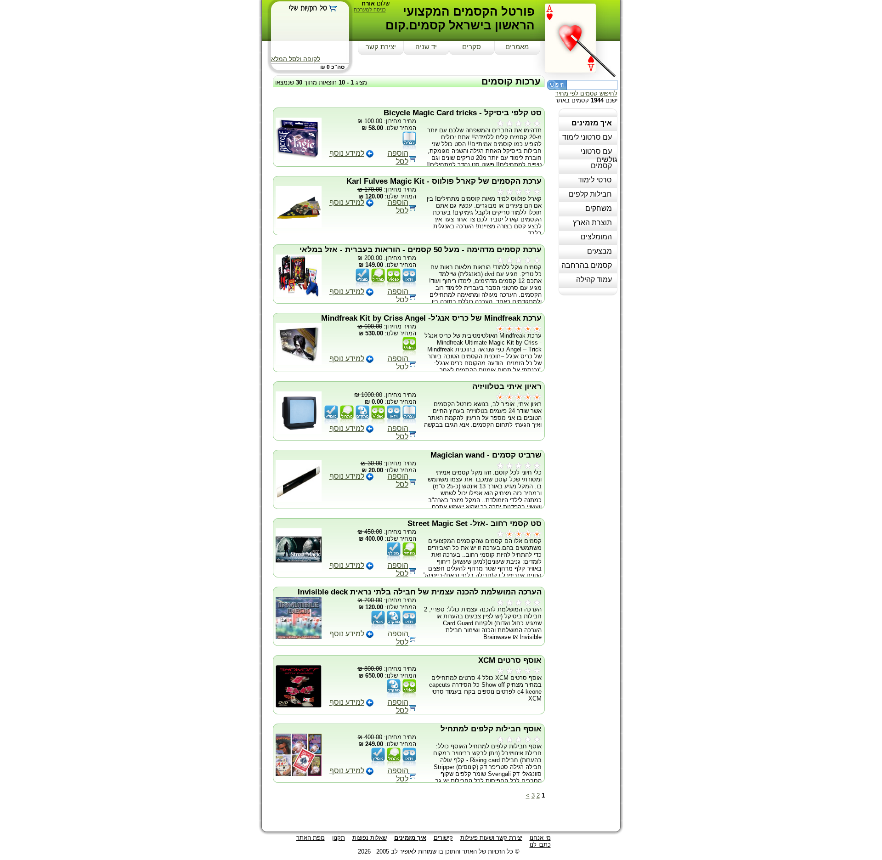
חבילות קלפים (590, 194)
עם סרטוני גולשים (599, 155)
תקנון (338, 837)
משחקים (598, 208)
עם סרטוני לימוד (587, 137)
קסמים (601, 166)
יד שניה (426, 47)
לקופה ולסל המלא (295, 58)
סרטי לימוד (595, 180)
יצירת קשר (381, 47)
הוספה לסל (398, 157)
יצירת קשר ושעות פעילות (491, 837)
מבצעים (599, 251)
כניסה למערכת (370, 9)
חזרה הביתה (582, 37)
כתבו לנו (540, 844)
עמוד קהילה (594, 279)
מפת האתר (310, 837)
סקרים (471, 47)
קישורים (443, 837)
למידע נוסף (346, 153)
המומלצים (596, 237)
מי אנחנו (540, 837)
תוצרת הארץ (592, 222)
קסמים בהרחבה (586, 265)
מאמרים (517, 47)
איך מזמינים (591, 123)
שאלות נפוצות (369, 837)
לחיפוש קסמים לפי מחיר (586, 93)
